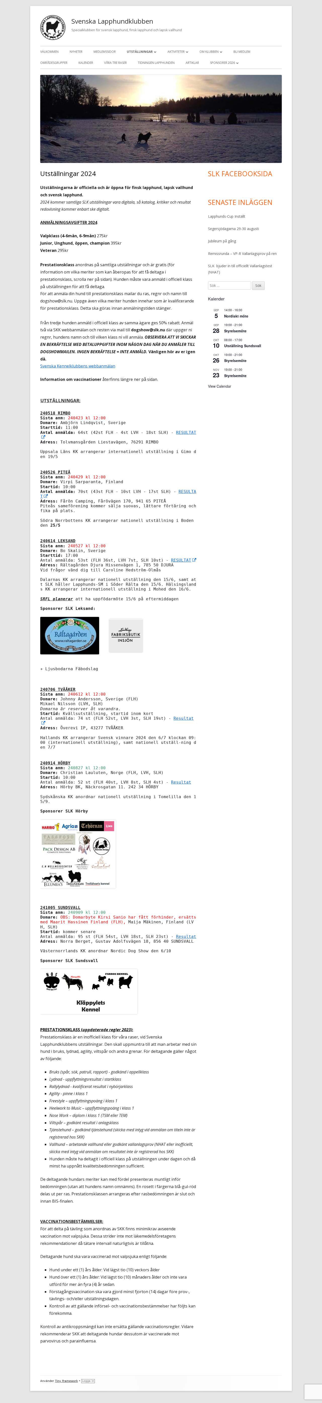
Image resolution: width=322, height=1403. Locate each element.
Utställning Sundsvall (242, 345)
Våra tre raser (115, 63)
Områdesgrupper (53, 63)
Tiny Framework (66, 1381)
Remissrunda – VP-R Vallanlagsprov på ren (242, 253)
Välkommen (49, 52)
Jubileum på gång (222, 241)
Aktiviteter (176, 52)
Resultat (181, 782)
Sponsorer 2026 (222, 63)
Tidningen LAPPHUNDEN (156, 63)
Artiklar (192, 63)
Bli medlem (241, 52)
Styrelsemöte (235, 330)
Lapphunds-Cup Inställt (226, 216)
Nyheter (76, 52)
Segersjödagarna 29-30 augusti (233, 228)
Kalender (85, 63)
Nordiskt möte (236, 316)
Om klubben (209, 52)
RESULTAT (184, 560)
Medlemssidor (105, 52)
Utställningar (140, 52)
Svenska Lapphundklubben (112, 21)
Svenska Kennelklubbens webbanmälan (77, 366)
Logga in (88, 1381)
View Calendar (219, 386)
